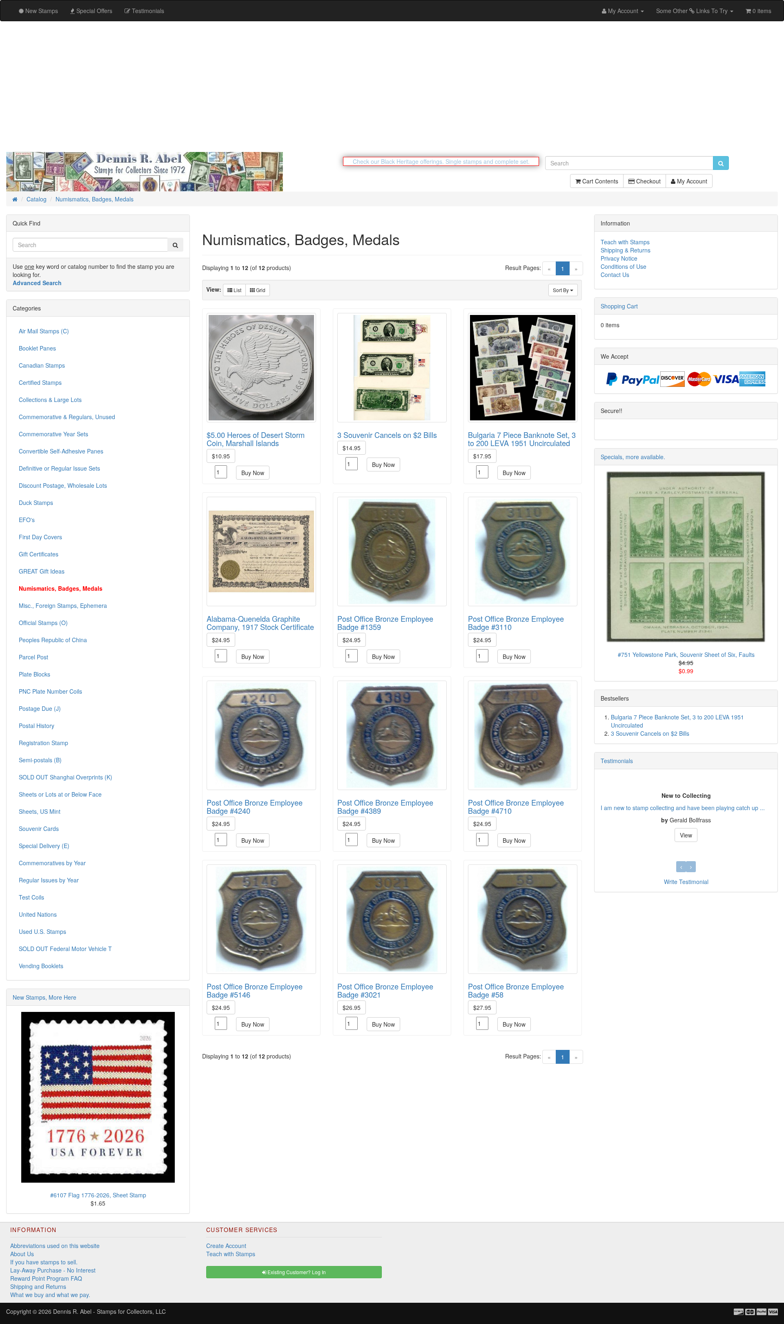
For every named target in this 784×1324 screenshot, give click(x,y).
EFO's (27, 520)
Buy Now (252, 473)
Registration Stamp (43, 743)
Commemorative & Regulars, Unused (67, 417)
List (236, 289)
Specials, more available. (633, 457)
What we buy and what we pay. (50, 1295)
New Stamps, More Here (44, 997)
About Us (22, 1254)
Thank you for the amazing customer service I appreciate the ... (682, 808)
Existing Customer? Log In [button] (296, 1271)
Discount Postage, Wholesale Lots (63, 485)
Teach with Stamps (625, 242)
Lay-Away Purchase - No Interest (53, 1270)
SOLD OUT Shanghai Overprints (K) (65, 777)
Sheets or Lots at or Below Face (60, 794)
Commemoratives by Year (52, 863)
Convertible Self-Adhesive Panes (61, 451)
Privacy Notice (619, 258)
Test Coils (31, 897)
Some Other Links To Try (692, 11)
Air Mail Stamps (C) (44, 331)
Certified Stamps (40, 382)
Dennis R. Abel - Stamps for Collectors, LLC (109, 1311)
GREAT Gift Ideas (42, 571)
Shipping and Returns (38, 1286)
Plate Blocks (34, 674)
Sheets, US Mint (39, 811)
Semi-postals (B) (40, 760)
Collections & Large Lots (50, 399)
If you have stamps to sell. (44, 1262)
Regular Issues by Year (49, 880)
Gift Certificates (38, 554)
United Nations (38, 914)
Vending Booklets (41, 966)
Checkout (648, 181)
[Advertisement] (392, 86)
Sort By (561, 289)
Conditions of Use (623, 266)
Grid (260, 289)
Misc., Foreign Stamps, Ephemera (63, 605)
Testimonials (617, 761)
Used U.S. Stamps (42, 931)
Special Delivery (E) (44, 846)
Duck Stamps (36, 502)
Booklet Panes (37, 348)
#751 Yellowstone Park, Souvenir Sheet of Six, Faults (686, 654)
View (686, 835)
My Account (691, 181)
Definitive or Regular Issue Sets (59, 468)
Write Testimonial (686, 881)
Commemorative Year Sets (53, 434)
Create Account (226, 1245)
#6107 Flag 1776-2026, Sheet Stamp (98, 1195)
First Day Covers (40, 537)
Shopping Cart (619, 306)
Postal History (36, 725)
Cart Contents (599, 181)
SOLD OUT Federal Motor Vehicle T (65, 948)
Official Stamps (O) (43, 622)
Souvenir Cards (39, 828)
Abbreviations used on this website (55, 1245)
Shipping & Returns (625, 250)
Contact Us (615, 274)
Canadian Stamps (42, 365)
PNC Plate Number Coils (50, 691)
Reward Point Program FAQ (46, 1278)
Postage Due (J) (40, 708)
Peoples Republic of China (53, 640)
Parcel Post (33, 657)
